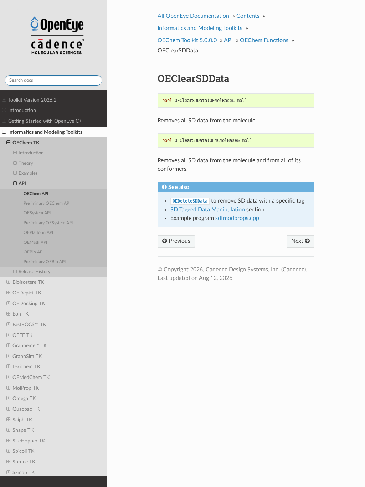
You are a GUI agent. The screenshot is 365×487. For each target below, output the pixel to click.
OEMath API (35, 243)
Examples (28, 173)
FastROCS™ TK (29, 324)
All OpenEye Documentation (193, 16)
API (22, 183)
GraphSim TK (27, 356)
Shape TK (23, 430)
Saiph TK (22, 419)
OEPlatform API (38, 233)
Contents (247, 16)
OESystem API (37, 213)
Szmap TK (23, 472)
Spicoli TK (23, 451)
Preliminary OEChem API (47, 203)
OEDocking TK (28, 303)
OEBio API (33, 252)
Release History (35, 272)
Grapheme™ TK (29, 345)
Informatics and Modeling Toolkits (45, 132)
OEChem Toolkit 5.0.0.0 (187, 40)
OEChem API (36, 194)
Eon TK (20, 314)
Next (298, 241)
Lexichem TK (26, 366)
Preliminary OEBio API (45, 262)
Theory (26, 163)
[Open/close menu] (4, 100)
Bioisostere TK (28, 282)
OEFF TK (22, 335)
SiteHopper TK (28, 441)
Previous (178, 241)
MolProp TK (25, 388)
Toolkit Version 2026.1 (32, 100)
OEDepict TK (26, 293)
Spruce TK (23, 462)
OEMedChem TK (31, 377)
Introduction (22, 110)
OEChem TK (26, 142)
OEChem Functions (264, 40)
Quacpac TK (26, 409)
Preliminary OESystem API (48, 223)
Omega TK (24, 398)
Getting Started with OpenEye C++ (46, 121)
